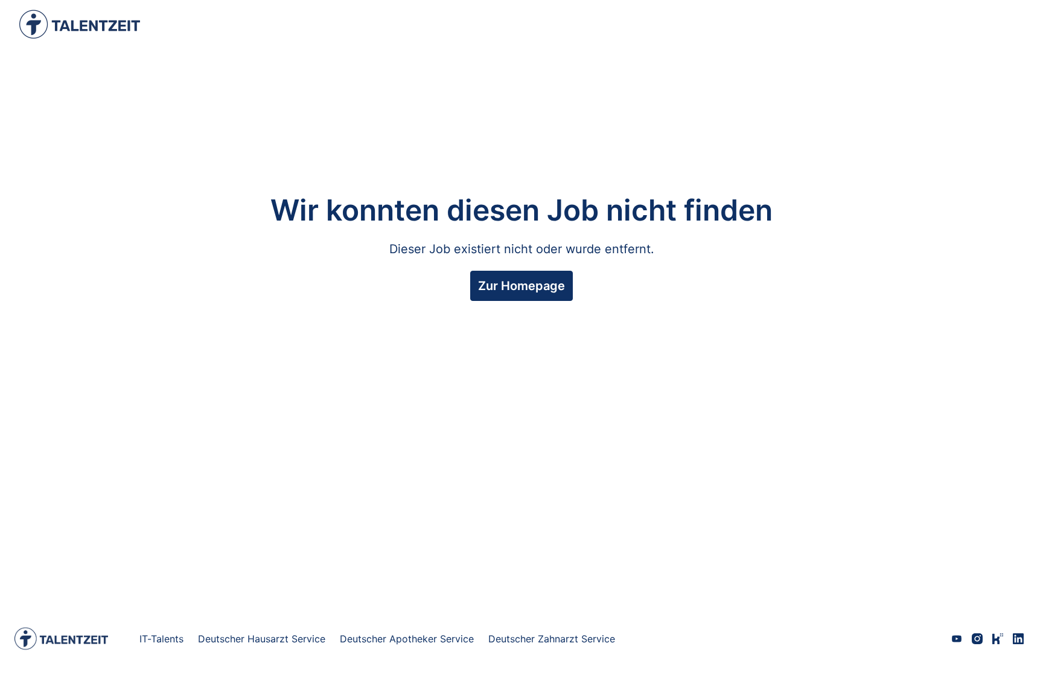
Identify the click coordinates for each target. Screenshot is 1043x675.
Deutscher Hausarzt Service (261, 639)
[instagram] (977, 638)
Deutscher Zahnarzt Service (551, 639)
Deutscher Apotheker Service (407, 639)
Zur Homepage (521, 286)
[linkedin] (1018, 638)
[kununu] (997, 638)
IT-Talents (161, 639)
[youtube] (956, 638)
